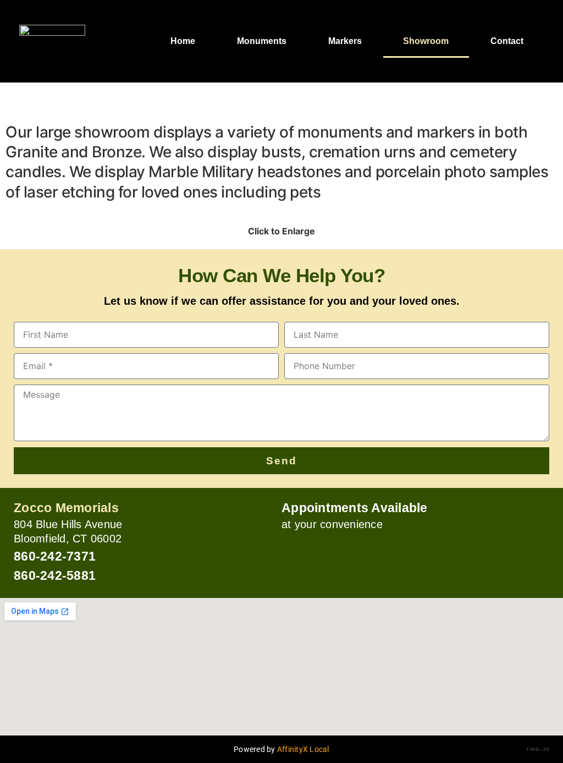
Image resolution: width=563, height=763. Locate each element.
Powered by (255, 749)
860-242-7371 (55, 556)
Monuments (261, 41)
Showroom (426, 41)
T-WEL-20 (537, 749)
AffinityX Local (303, 749)
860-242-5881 (55, 575)
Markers (345, 41)
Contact (506, 41)
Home (182, 41)
